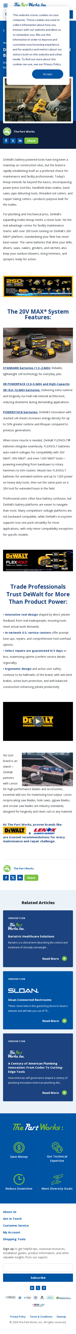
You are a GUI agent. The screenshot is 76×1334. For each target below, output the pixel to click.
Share (31, 141)
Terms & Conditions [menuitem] (41, 1316)
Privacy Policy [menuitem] (18, 1316)
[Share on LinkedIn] (20, 141)
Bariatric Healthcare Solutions (31, 936)
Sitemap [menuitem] (61, 1316)
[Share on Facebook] (6, 141)
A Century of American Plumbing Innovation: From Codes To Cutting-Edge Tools (35, 1067)
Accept (47, 74)
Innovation (16, 918)
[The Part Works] (28, 5)
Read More (50, 959)
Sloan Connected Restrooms (29, 1000)
